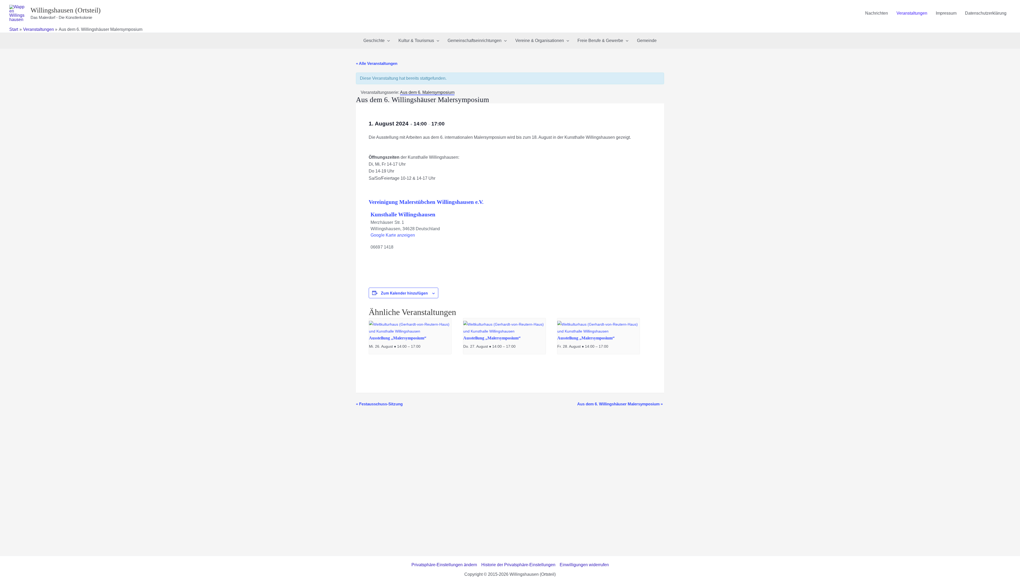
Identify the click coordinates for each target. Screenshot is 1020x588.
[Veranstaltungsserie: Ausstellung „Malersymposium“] (423, 346)
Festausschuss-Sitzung (379, 404)
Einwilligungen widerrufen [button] (584, 564)
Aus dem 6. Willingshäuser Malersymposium (620, 404)
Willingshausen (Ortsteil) (66, 10)
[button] (387, 41)
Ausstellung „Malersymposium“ (397, 338)
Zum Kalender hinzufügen (404, 293)
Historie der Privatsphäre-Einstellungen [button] (518, 564)
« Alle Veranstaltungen (376, 63)
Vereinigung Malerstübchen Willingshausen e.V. (426, 202)
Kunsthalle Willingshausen (403, 214)
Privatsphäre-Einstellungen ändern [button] (444, 564)
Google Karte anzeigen (393, 235)
